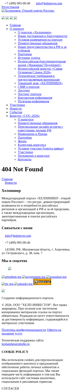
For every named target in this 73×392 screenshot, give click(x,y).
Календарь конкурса (32, 145)
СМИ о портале (29, 86)
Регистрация (10, 7)
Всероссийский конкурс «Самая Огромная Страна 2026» (40, 70)
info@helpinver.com (49, 3)
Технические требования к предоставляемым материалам (39, 77)
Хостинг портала (29, 94)
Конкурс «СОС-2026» (25, 115)
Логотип (24, 90)
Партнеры (25, 54)
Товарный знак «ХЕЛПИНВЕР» (40, 83)
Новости (16, 108)
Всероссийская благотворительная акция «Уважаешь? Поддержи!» (42, 63)
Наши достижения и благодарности (42, 36)
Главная (15, 25)
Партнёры (25, 137)
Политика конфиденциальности (24, 330)
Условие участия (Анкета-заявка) (40, 148)
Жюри (22, 141)
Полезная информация (33, 101)
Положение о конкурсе (34, 155)
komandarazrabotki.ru (16, 344)
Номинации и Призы (32, 134)
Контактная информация (35, 97)
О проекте (17, 28)
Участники (17, 105)
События (16, 112)
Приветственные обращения (37, 43)
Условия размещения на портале (40, 39)
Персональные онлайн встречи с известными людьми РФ (40, 128)
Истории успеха (29, 57)
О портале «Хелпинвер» (35, 32)
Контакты (24, 159)
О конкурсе (26, 119)
